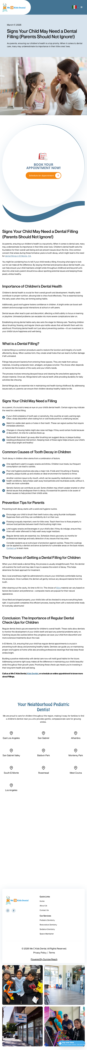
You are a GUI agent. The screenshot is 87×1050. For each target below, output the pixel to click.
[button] (74, 7)
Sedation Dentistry (47, 929)
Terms (52, 953)
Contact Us (44, 910)
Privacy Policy (40, 953)
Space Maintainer (47, 934)
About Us (43, 906)
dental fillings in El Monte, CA (18, 256)
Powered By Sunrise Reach (44, 959)
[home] (13, 7)
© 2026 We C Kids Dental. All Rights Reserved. (44, 948)
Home (42, 901)
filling (58, 587)
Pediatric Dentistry (47, 920)
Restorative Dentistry (48, 925)
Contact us (11, 548)
